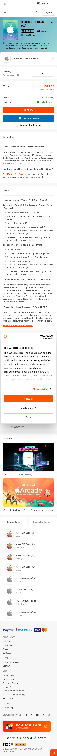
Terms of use (8, 675)
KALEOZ (6, 666)
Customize (27, 408)
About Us (7, 641)
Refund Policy (9, 698)
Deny (28, 417)
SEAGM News (8, 645)
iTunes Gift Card (15, 174)
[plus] (51, 73)
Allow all (28, 398)
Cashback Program (11, 683)
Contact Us (7, 653)
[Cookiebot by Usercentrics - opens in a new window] (40, 337)
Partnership (8, 707)
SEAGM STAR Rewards (12, 662)
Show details (39, 389)
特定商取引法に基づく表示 (14, 694)
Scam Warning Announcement (18, 325)
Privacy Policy (8, 687)
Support (6, 649)
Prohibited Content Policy (13, 690)
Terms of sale (8, 679)
